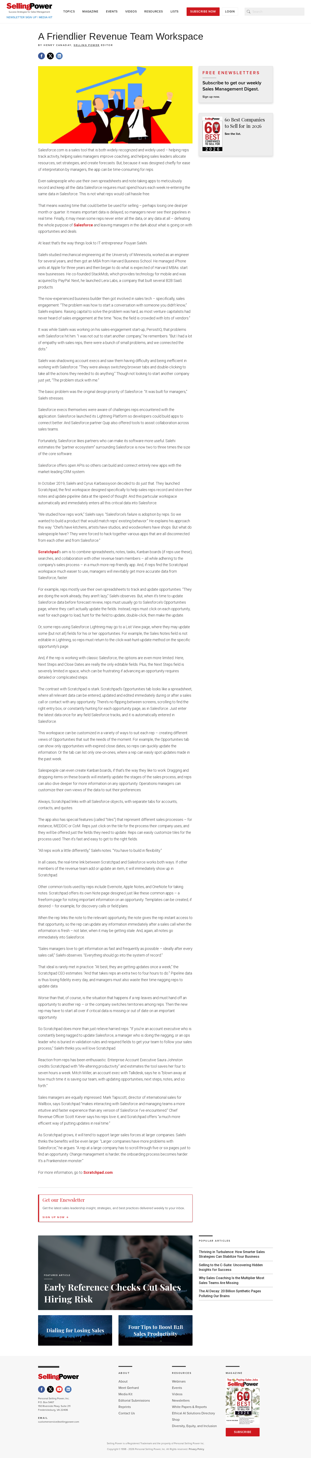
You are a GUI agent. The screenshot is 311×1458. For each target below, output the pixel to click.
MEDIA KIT (45, 17)
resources (153, 11)
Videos (177, 1394)
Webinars (179, 1381)
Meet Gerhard (128, 1388)
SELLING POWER (87, 45)
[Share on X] (50, 56)
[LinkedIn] (68, 1389)
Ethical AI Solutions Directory (193, 1413)
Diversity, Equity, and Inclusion (194, 1426)
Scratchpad (48, 552)
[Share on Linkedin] (59, 56)
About (123, 1381)
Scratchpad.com (98, 1172)
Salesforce (84, 225)
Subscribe (242, 1432)
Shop (176, 1420)
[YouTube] (59, 1389)
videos (131, 11)
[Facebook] (41, 1389)
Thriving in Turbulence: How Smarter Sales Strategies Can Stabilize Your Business (232, 1254)
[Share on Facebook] (41, 56)
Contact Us (126, 1413)
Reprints (124, 1407)
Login (230, 11)
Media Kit (125, 1394)
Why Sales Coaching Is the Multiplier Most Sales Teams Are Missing (231, 1280)
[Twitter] (50, 1389)
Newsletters (181, 1400)
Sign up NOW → (56, 1217)
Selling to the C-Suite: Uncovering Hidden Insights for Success (231, 1267)
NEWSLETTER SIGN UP (22, 17)
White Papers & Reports (189, 1407)
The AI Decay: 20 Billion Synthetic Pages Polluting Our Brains (230, 1293)
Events (177, 1388)
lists (175, 11)
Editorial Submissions (134, 1400)
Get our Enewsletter (64, 1200)
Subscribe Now (203, 11)
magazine (90, 11)
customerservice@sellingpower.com (58, 1421)
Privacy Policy (196, 1449)
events (112, 11)
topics (69, 11)
